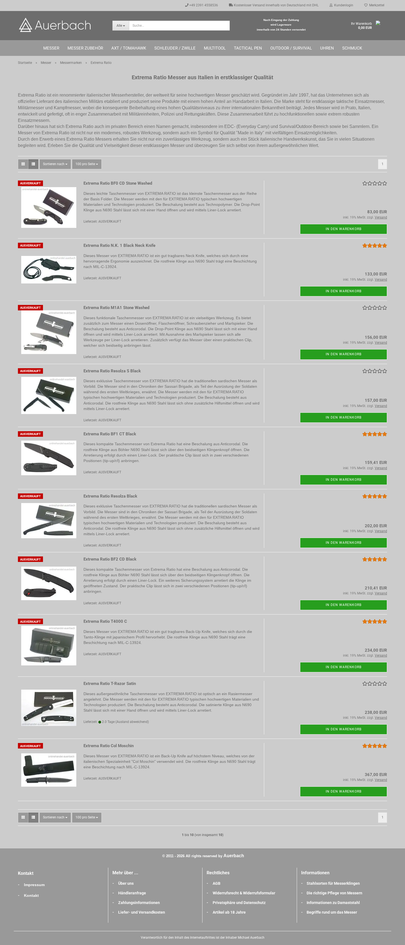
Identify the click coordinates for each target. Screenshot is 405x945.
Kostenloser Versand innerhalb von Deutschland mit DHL (275, 5)
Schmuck (352, 48)
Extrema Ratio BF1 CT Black (109, 433)
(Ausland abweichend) (132, 722)
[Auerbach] (61, 25)
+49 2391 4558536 (203, 5)
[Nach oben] (390, 936)
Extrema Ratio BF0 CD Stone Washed (117, 183)
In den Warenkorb (343, 229)
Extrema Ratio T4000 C (105, 621)
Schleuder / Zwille (175, 48)
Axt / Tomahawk (128, 48)
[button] (23, 164)
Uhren (327, 48)
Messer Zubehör (85, 48)
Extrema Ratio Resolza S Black (112, 370)
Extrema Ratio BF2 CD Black (109, 559)
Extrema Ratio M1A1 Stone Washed (116, 307)
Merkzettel (376, 5)
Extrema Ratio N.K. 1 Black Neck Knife (119, 245)
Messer (51, 48)
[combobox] (55, 164)
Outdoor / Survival (291, 48)
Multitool (215, 48)
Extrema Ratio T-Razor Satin (109, 683)
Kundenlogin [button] (343, 5)
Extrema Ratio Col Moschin (108, 745)
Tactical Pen (248, 48)
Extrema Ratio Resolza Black (110, 496)
